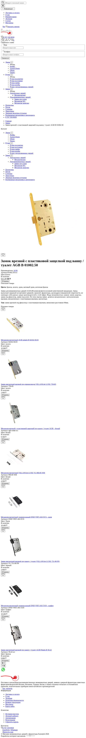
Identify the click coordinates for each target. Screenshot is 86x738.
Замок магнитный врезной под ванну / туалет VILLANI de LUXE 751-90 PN (30, 561)
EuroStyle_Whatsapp (10, 730)
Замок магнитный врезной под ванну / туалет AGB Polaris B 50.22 (26, 650)
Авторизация (10, 718)
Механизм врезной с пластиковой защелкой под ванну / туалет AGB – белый (30, 428)
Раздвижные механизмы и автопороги (20, 115)
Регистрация (10, 720)
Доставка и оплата (12, 13)
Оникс (12, 72)
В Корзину (5, 281)
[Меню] (2, 29)
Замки (7, 89)
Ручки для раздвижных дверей (21, 87)
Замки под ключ (20, 99)
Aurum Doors (15, 68)
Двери (7, 62)
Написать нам (8, 732)
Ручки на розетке (16, 79)
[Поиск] (3, 40)
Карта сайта (9, 706)
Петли (7, 107)
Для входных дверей (18, 93)
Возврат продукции (12, 702)
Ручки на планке (16, 81)
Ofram (12, 70)
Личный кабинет (11, 716)
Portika (12, 66)
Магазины (9, 23)
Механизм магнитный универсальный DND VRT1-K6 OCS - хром (26, 517)
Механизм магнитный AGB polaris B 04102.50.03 (20, 340)
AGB (15, 270)
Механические (20, 95)
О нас (7, 15)
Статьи (8, 21)
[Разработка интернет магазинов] (30, 736)
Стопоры (8, 109)
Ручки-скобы (15, 83)
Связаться (5, 58)
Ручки (7, 75)
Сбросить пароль (11, 722)
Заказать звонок (13, 27)
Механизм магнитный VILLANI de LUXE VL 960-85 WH (23, 473)
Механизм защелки (21, 103)
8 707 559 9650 (8, 37)
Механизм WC (20, 101)
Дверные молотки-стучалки (16, 113)
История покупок (12, 714)
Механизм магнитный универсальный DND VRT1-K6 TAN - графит (27, 606)
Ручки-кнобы (15, 85)
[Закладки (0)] (9, 40)
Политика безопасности (14, 700)
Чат (4, 27)
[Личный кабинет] (6, 40)
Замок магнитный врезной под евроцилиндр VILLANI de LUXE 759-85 (28, 384)
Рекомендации (10, 17)
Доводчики (9, 111)
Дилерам (8, 19)
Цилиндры (9, 105)
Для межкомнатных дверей (20, 97)
